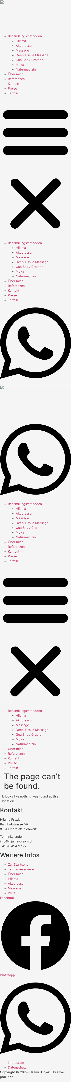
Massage (22, 50)
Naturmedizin (26, 69)
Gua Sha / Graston (29, 60)
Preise (12, 88)
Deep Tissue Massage (32, 55)
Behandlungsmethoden (25, 36)
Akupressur (24, 46)
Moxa (20, 65)
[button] (35, 168)
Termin (13, 93)
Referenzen (16, 79)
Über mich (15, 74)
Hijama (21, 41)
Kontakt (13, 84)
